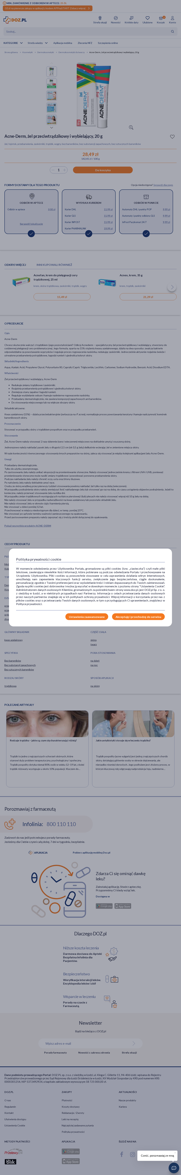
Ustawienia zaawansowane (87, 616)
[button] (174, 1168)
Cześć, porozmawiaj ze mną (157, 1155)
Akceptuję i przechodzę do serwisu (138, 616)
